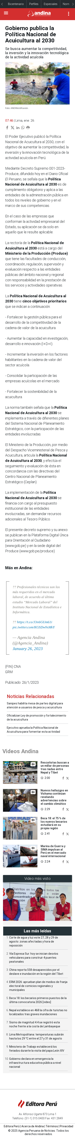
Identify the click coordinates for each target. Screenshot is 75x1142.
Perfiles (33, 4)
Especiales (50, 4)
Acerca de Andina (32, 1126)
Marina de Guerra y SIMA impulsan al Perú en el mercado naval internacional (53, 851)
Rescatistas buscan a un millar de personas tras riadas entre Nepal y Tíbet (55, 767)
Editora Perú (12, 1126)
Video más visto (37, 878)
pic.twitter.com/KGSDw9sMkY (34, 627)
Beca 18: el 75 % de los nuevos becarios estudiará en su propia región (54, 823)
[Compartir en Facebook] (63, 778)
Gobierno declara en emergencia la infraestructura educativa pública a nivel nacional (35, 1062)
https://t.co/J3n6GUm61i (34, 622)
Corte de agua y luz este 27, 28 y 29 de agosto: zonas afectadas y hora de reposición (33, 941)
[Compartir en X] (67, 778)
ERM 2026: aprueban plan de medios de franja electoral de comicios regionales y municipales (38, 985)
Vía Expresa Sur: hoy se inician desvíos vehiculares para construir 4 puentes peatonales (33, 957)
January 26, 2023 (28, 648)
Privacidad (66, 1126)
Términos (52, 1126)
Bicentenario (16, 4)
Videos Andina (20, 751)
